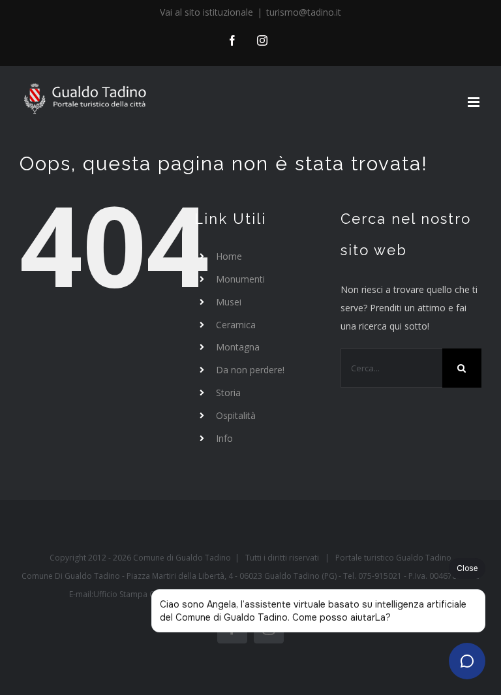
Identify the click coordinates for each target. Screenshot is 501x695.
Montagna (238, 347)
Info (224, 438)
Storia (228, 392)
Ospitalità (236, 415)
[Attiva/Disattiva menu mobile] (474, 102)
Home (229, 256)
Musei (228, 302)
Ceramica (236, 324)
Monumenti (240, 279)
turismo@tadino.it (303, 12)
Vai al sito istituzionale (206, 12)
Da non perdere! (250, 369)
